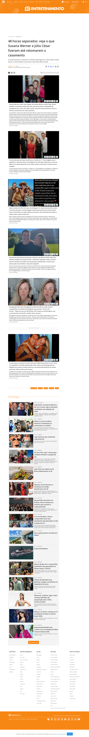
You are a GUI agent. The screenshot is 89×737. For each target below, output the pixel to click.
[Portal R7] (3, 1)
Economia (39, 671)
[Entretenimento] (44, 8)
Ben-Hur (52, 671)
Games (21, 674)
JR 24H (36, 1)
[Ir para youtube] (78, 719)
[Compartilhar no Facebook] (48, 66)
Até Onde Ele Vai (54, 664)
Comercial (72, 659)
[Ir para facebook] (72, 2)
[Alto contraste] (9, 73)
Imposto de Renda (40, 681)
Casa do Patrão (54, 681)
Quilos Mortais (54, 703)
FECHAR (70, 734)
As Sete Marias (54, 662)
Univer (71, 693)
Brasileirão (11, 657)
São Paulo (39, 696)
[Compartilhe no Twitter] (46, 66)
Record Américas (73, 674)
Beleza (21, 655)
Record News (47, 1)
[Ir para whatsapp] (75, 719)
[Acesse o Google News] (55, 66)
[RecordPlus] (65, 1)
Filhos (21, 671)
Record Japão (72, 681)
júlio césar (40, 388)
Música (21, 679)
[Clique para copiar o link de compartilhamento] (58, 66)
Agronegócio (39, 655)
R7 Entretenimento (11, 36)
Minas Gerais (39, 686)
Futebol (10, 664)
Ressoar (71, 691)
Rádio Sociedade (73, 671)
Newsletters (72, 664)
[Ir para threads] (62, 719)
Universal (72, 696)
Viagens (21, 688)
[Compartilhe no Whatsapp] (53, 66)
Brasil (38, 657)
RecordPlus (72, 667)
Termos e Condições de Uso (31, 719)
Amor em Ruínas (54, 659)
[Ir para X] (74, 2)
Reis (51, 705)
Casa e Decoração (24, 659)
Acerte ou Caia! (54, 655)
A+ (12, 73)
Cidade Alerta (53, 684)
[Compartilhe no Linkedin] (51, 66)
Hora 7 (38, 679)
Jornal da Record (54, 698)
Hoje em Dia (53, 696)
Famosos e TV (19, 36)
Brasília (16, 1)
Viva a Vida (22, 693)
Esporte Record (54, 691)
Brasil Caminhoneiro (55, 676)
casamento (51, 388)
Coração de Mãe (54, 686)
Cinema (21, 662)
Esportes (31, 1)
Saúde (38, 698)
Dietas (21, 664)
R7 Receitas (22, 684)
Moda (21, 676)
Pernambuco (39, 691)
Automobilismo (12, 655)
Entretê (26, 1)
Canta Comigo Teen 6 (55, 679)
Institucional (75, 652)
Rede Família (72, 688)
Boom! (52, 674)
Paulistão (11, 671)
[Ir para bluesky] (48, 719)
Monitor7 (38, 688)
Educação (39, 674)
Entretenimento (26, 652)
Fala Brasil (53, 693)
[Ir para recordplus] (65, 719)
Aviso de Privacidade (61, 734)
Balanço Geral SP (54, 669)
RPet (21, 686)
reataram (46, 388)
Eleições (21, 1)
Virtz (21, 691)
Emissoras (72, 662)
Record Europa (73, 679)
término (57, 388)
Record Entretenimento (75, 676)
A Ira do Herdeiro (54, 657)
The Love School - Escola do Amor (58, 708)
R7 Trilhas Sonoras (74, 669)
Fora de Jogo (12, 662)
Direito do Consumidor (41, 669)
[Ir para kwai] (58, 719)
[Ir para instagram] (76, 2)
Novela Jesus (53, 700)
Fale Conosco (16, 719)
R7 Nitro (22, 681)
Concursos (39, 667)
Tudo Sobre (39, 703)
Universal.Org (72, 698)
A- (14, 73)
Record (41, 1)
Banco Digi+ (72, 655)
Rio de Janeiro (39, 693)
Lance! (10, 667)
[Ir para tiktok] (68, 719)
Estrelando (22, 667)
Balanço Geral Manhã (55, 667)
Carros (38, 662)
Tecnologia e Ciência (41, 700)
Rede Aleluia (72, 686)
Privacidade (22, 719)
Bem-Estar (22, 657)
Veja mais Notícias (33, 642)
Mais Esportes (12, 669)
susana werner (34, 388)
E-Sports (11, 659)
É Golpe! (38, 676)
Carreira (71, 657)
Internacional (39, 684)
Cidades (38, 664)
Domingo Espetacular (55, 688)
